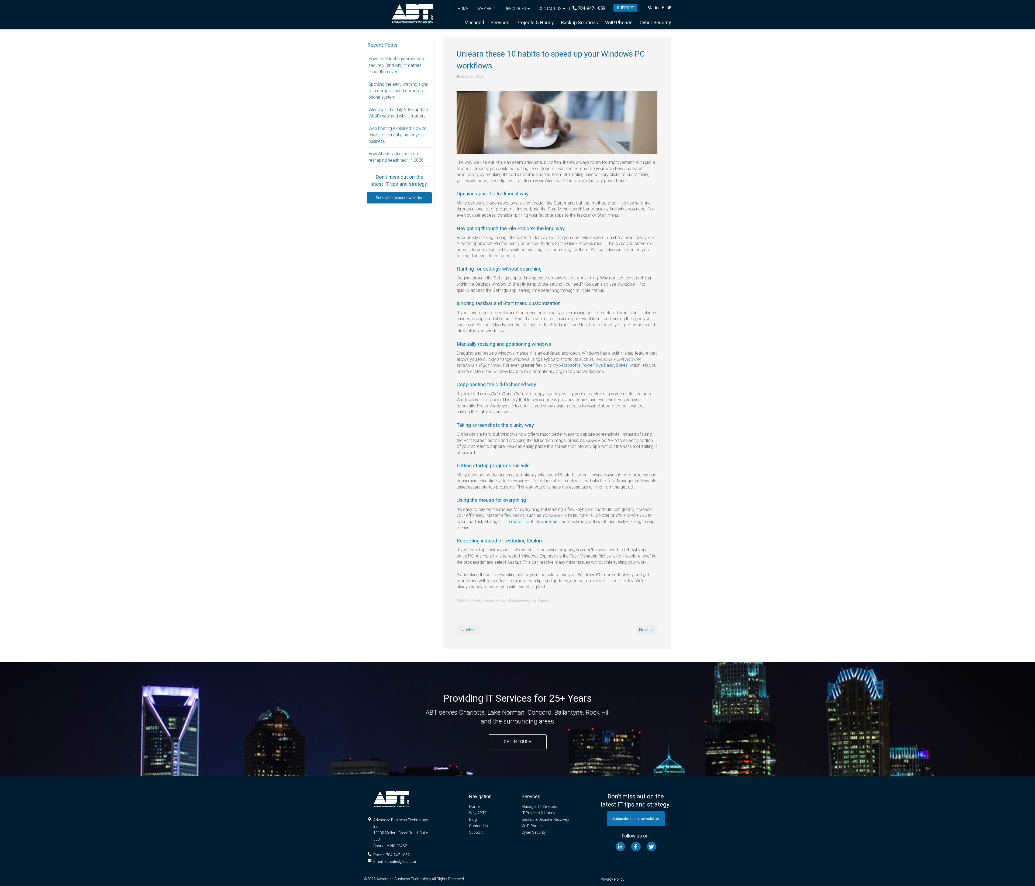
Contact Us (478, 826)
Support (476, 832)
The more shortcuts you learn (530, 521)
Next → (646, 629)
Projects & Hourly (535, 22)
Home (463, 8)
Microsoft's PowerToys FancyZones (593, 365)
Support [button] (625, 8)
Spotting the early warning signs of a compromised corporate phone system (398, 91)
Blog (473, 819)
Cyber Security (655, 22)
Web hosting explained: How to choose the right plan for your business (397, 135)
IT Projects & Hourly (538, 813)
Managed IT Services (486, 22)
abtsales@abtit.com (401, 861)
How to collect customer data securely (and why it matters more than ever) (396, 65)
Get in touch (518, 741)
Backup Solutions (579, 22)
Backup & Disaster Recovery (545, 819)
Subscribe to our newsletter (399, 198)
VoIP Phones (619, 22)
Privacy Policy (613, 879)
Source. (543, 600)
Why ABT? (486, 8)
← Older (468, 629)
